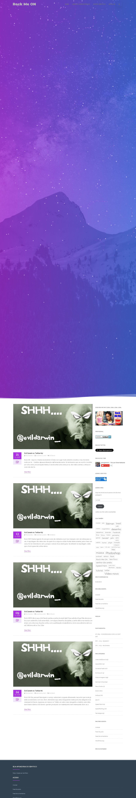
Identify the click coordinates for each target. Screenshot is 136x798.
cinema (98, 528)
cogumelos (106, 529)
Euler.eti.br (98, 582)
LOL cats (107, 547)
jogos (102, 547)
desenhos (99, 532)
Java (97, 547)
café (117, 526)
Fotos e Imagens (100, 677)
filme (97, 535)
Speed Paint (101, 566)
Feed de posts (99, 599)
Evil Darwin (52, 455)
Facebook (116, 532)
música (100, 552)
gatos (117, 538)
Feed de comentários (101, 603)
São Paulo (111, 567)
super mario (112, 565)
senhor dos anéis (104, 562)
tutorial (99, 570)
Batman (110, 523)
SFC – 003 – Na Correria (102, 645)
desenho (116, 529)
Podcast (97, 695)
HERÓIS (98, 542)
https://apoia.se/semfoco (20, 773)
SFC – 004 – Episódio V (102, 641)
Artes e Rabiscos (100, 659)
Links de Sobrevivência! (81, 4)
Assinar (100, 506)
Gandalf (105, 538)
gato (112, 538)
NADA (97, 691)
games (98, 538)
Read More (27, 472)
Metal (113, 549)
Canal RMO (98, 664)
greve (117, 540)
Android (98, 523)
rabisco (105, 556)
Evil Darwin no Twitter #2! (33, 612)
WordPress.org (99, 608)
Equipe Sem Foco (99, 4)
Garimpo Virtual (100, 682)
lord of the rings (116, 547)
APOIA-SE (112, 4)
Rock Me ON (24, 4)
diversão (108, 532)
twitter (107, 570)
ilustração (117, 542)
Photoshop (113, 553)
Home (67, 4)
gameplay (115, 535)
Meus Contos (99, 686)
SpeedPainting (99, 709)
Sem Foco (113, 559)
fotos (103, 535)
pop (96, 700)
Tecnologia (98, 713)
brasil (118, 523)
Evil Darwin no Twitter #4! (33, 453)
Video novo (112, 573)
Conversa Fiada (99, 668)
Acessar (97, 595)
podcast (99, 556)
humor (104, 542)
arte (103, 523)
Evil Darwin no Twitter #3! (33, 532)
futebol (108, 535)
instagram (116, 545)
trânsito (118, 568)
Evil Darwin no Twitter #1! (33, 691)
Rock (112, 556)
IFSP (110, 543)
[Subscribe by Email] (101, 480)
